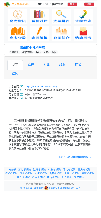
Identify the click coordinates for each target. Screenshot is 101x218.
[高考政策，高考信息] (18, 16)
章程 (31, 65)
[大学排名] (61, 16)
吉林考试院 (55, 173)
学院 (15, 74)
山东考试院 (54, 169)
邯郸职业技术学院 (32, 48)
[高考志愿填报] (39, 33)
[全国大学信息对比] (39, 16)
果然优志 (79, 177)
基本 (15, 65)
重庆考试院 (84, 169)
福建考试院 (88, 173)
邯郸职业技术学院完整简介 (73, 157)
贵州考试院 (26, 173)
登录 (72, 4)
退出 (89, 4)
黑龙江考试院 (71, 173)
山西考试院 (23, 177)
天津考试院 (41, 173)
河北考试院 (69, 169)
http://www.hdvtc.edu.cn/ (41, 86)
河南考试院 (38, 177)
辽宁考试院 (11, 173)
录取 (62, 65)
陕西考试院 (53, 177)
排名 (78, 65)
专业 (46, 65)
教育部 (12, 169)
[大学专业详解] (83, 16)
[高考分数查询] (18, 33)
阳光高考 (67, 177)
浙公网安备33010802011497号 (65, 188)
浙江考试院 (24, 169)
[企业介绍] (61, 33)
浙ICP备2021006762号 (32, 188)
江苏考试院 (39, 169)
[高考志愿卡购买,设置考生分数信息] (83, 33)
